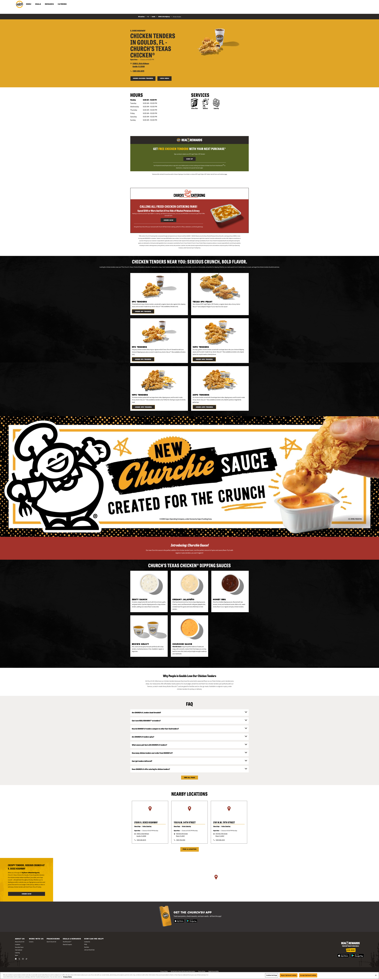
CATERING (62, 4)
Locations (17, 944)
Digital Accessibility (213, 971)
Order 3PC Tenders (143, 311)
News (16, 955)
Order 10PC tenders (204, 359)
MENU (28, 4)
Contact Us (87, 941)
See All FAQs (189, 777)
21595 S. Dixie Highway (146, 822)
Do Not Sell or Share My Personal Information (183, 971)
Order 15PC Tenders (143, 407)
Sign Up (189, 159)
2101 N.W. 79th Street (224, 822)
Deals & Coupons (67, 944)
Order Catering (147, 826)
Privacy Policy (164, 971)
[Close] (376, 975)
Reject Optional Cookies (288, 975)
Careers (31, 941)
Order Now (168, 220)
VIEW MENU (164, 78)
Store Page (137, 826)
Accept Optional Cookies (308, 975)
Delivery (205, 108)
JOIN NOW (351, 950)
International (18, 950)
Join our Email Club (89, 950)
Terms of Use (201, 971)
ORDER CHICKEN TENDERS (143, 78)
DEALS (38, 4)
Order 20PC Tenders (204, 407)
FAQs (85, 944)
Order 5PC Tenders (143, 359)
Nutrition (86, 947)
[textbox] (189, 148)
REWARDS (49, 4)
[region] (150, 811)
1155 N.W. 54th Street (185, 822)
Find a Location (189, 849)
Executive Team (19, 947)
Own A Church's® (51, 941)
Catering (216, 108)
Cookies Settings (271, 975)
